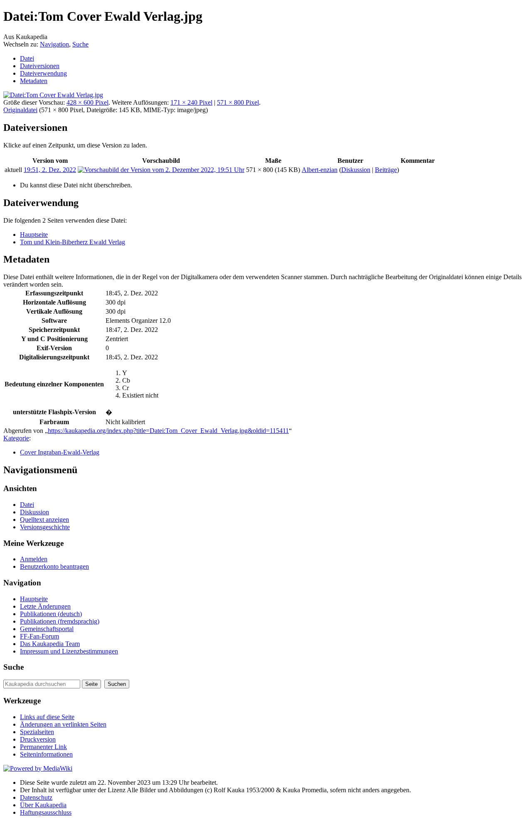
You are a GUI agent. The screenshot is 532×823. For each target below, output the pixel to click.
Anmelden (33, 559)
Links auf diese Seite (47, 716)
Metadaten (33, 80)
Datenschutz (36, 797)
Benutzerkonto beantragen (54, 566)
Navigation (54, 44)
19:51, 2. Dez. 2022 (50, 169)
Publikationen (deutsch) (51, 613)
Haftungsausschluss (45, 812)
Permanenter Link (43, 746)
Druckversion (38, 739)
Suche (80, 44)
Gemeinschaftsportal (47, 628)
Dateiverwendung (43, 73)
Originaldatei (20, 109)
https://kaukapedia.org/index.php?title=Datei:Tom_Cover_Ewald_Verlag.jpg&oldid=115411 (168, 430)
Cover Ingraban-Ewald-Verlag (59, 452)
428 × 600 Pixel (87, 102)
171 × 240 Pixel (191, 102)
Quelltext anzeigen (44, 519)
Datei (27, 58)
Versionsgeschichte (45, 527)
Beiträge (386, 169)
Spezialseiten (37, 731)
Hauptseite (34, 234)
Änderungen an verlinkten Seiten (63, 724)
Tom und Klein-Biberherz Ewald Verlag (72, 242)
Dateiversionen (39, 65)
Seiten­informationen (46, 754)
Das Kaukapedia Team (50, 643)
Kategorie (16, 438)
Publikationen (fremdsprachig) (59, 621)
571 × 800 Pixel (238, 102)
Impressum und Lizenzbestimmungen (69, 651)
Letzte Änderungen (45, 606)
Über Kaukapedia (43, 804)
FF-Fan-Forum (39, 636)
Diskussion (355, 169)
